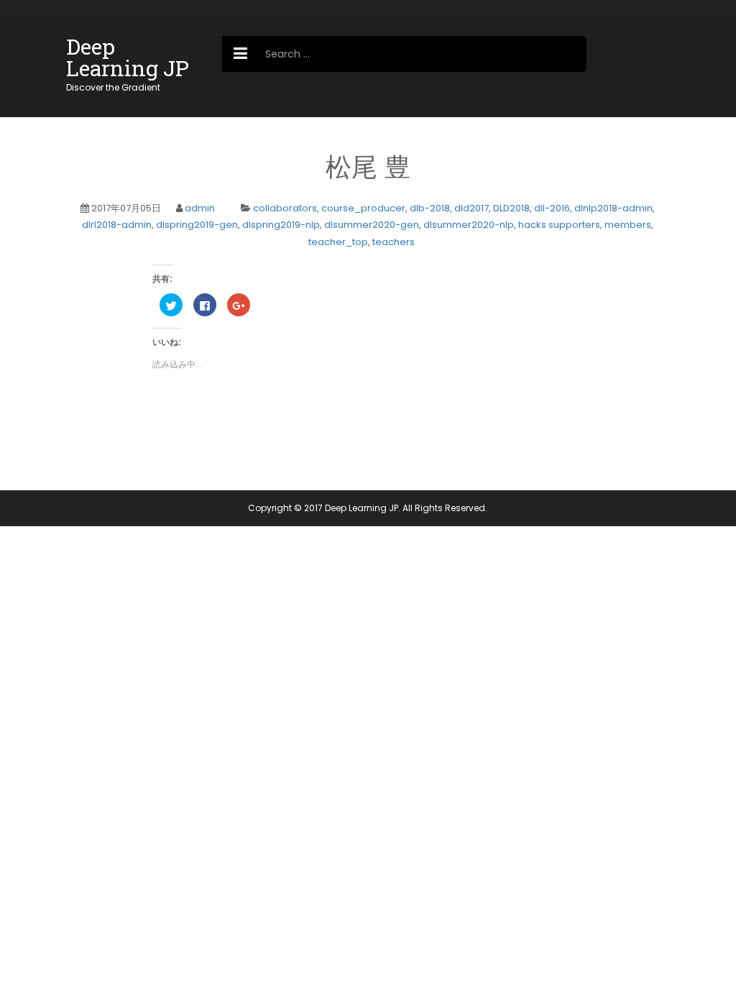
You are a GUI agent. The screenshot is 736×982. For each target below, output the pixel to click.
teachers (393, 242)
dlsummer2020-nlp (468, 224)
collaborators (285, 208)
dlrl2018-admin (117, 224)
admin (200, 208)
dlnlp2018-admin (613, 208)
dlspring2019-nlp (281, 224)
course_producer (363, 208)
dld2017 (471, 208)
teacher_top (338, 242)
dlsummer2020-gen (371, 224)
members (627, 224)
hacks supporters (559, 224)
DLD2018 (511, 208)
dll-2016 (552, 208)
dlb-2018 (430, 208)
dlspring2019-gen (197, 224)
